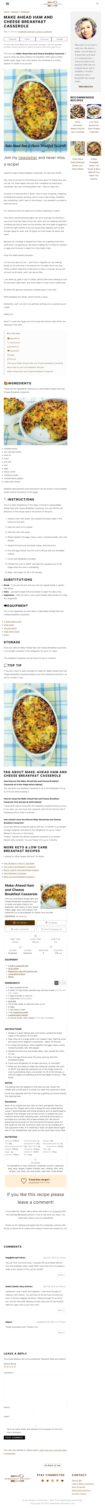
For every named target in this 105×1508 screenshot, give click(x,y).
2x (60, 983)
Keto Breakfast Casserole (15, 873)
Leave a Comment (44, 32)
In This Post (14, 333)
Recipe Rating (10, 1364)
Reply (61, 1275)
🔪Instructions (13, 343)
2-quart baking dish (13, 622)
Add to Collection (21, 929)
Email (7, 1416)
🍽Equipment (13, 351)
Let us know (34, 1182)
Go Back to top (52, 1465)
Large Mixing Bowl (16, 974)
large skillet (9, 625)
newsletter (27, 157)
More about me (86, 86)
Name (7, 1407)
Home (6, 12)
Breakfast (25, 12)
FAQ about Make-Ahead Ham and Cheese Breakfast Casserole (35, 363)
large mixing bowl (11, 631)
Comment (9, 1373)
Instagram (57, 1211)
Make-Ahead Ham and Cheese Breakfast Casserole (30, 371)
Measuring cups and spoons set (22, 971)
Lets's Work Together (83, 1484)
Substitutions (13, 347)
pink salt (12, 1001)
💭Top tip (11, 359)
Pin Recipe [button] (52, 923)
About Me (77, 1480)
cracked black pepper (18, 1015)
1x (56, 983)
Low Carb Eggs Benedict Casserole (19, 867)
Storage (10, 355)
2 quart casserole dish (18, 966)
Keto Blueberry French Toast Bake (19, 863)
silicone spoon (10, 628)
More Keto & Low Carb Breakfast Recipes (25, 367)
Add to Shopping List (53, 929)
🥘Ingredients (13, 338)
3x (64, 983)
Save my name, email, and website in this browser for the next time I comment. (34, 1430)
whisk (6, 635)
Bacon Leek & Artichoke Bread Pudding (21, 870)
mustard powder (20, 1012)
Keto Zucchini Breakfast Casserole (19, 877)
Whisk (11, 977)
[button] (6, 916)
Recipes (15, 12)
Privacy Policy (79, 1494)
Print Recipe (21, 923)
